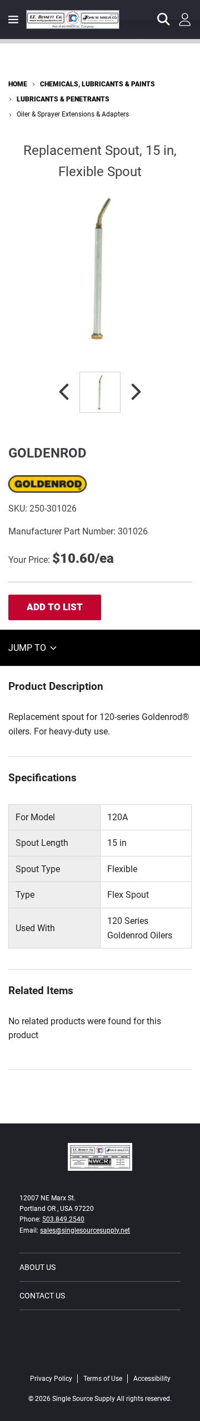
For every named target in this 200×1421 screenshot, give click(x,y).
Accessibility (152, 1379)
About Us (37, 1267)
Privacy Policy (51, 1379)
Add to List (55, 606)
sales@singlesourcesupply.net (85, 1230)
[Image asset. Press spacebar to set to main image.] (100, 392)
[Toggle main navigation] (13, 19)
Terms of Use (102, 1379)
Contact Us (42, 1295)
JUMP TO (28, 648)
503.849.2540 (63, 1219)
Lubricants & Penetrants (63, 99)
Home (17, 84)
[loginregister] (185, 19)
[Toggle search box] (164, 19)
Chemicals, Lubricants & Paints (97, 84)
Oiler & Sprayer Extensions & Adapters (73, 114)
